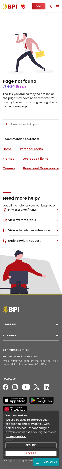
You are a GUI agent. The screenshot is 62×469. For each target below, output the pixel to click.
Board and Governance (41, 168)
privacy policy (16, 436)
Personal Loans (31, 149)
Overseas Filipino (35, 159)
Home (7, 149)
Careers (9, 168)
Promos (8, 159)
